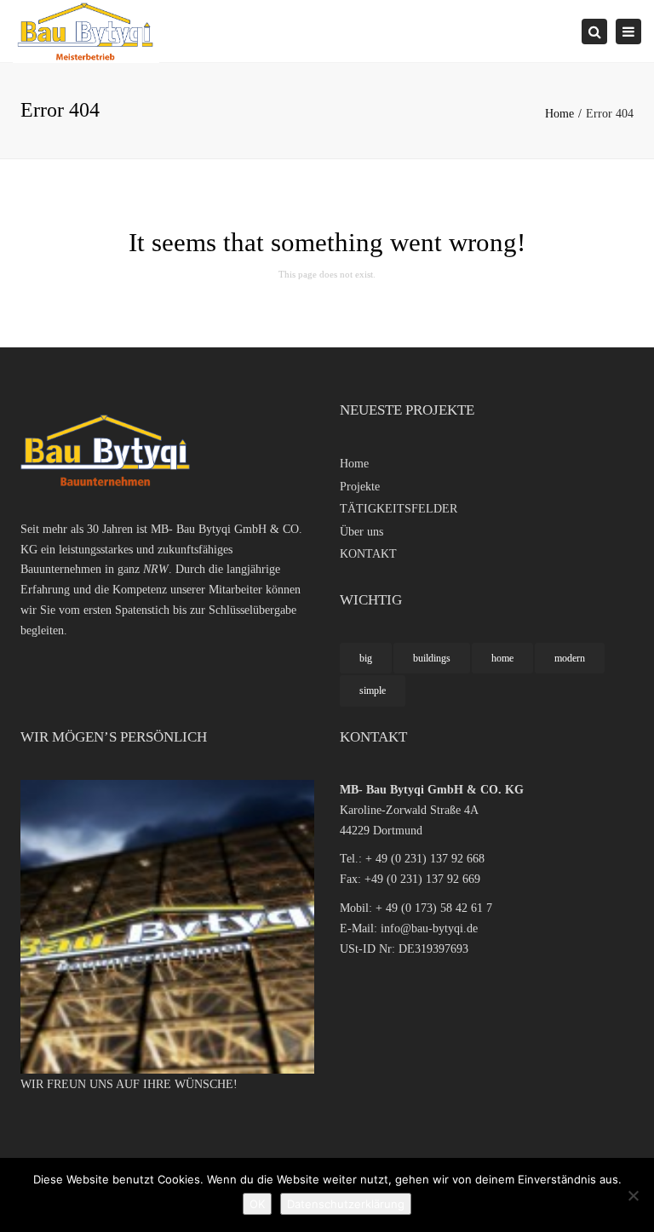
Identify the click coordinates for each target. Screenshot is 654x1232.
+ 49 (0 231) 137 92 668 (425, 858)
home (502, 658)
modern (569, 658)
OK (257, 1204)
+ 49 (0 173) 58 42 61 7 (434, 908)
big (365, 658)
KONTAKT (368, 553)
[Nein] (632, 1195)
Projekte (360, 486)
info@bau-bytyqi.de (429, 928)
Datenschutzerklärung (345, 1204)
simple (372, 690)
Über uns (361, 531)
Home (559, 113)
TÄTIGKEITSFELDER (398, 508)
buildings (431, 658)
